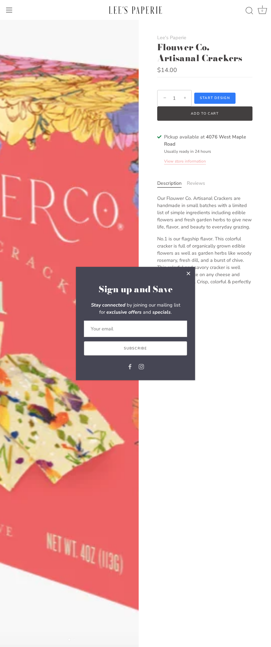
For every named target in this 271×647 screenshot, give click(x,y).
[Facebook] (130, 366)
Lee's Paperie (171, 37)
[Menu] (9, 10)
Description (169, 183)
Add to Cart (205, 113)
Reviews (196, 183)
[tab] (172, 183)
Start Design (215, 98)
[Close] (188, 273)
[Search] (249, 11)
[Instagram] (141, 366)
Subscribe (135, 348)
